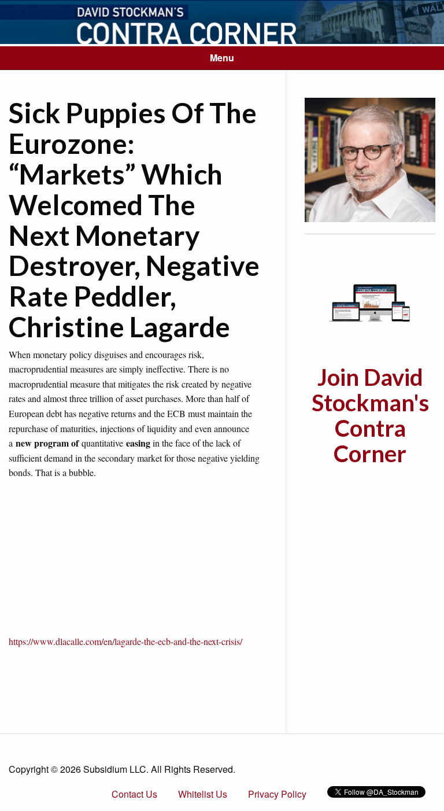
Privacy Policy (277, 794)
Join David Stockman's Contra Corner (370, 415)
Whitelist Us (202, 794)
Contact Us (134, 794)
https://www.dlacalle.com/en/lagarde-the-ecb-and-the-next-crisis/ (125, 641)
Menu (222, 57)
